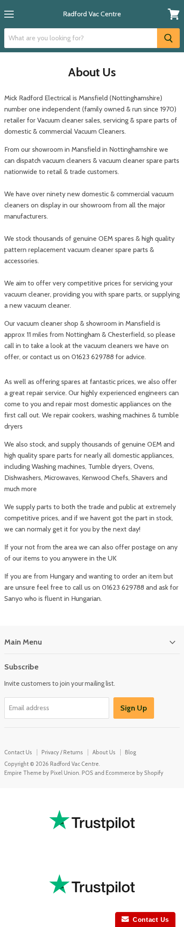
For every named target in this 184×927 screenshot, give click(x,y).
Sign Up (133, 708)
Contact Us (18, 752)
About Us (104, 752)
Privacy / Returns (62, 752)
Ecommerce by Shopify (134, 772)
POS (87, 772)
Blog (130, 752)
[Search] (168, 38)
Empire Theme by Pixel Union (41, 772)
